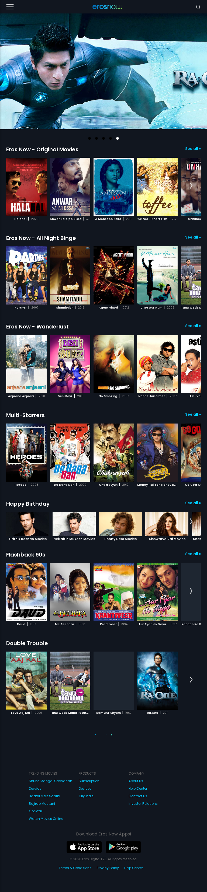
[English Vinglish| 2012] (157, 769)
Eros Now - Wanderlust (37, 326)
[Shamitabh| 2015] (70, 275)
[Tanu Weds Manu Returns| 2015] (70, 681)
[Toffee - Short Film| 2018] (157, 187)
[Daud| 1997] (26, 592)
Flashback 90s (25, 554)
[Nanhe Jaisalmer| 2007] (157, 364)
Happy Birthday (28, 504)
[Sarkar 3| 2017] (26, 769)
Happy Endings (26, 820)
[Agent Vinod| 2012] (114, 275)
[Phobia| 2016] (70, 769)
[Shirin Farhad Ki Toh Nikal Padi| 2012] (70, 858)
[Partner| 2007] (26, 275)
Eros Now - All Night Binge (41, 238)
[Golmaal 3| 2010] (157, 858)
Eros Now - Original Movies (42, 149)
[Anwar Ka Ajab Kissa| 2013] (70, 187)
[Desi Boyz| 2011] (70, 364)
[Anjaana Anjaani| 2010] (26, 364)
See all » (193, 148)
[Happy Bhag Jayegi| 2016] (26, 858)
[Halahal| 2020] (26, 187)
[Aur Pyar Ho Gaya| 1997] (157, 592)
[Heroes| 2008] (26, 453)
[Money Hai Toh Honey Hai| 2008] (157, 453)
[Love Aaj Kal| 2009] (26, 681)
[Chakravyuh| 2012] (114, 453)
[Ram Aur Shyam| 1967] (114, 681)
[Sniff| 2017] (114, 858)
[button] (89, 138)
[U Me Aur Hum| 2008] (157, 275)
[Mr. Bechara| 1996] (70, 592)
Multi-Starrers (25, 415)
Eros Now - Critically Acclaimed (49, 732)
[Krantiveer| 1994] (114, 592)
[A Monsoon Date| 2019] (114, 187)
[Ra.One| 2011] (157, 681)
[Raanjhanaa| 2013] (114, 769)
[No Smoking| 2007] (114, 364)
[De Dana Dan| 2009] (70, 453)
